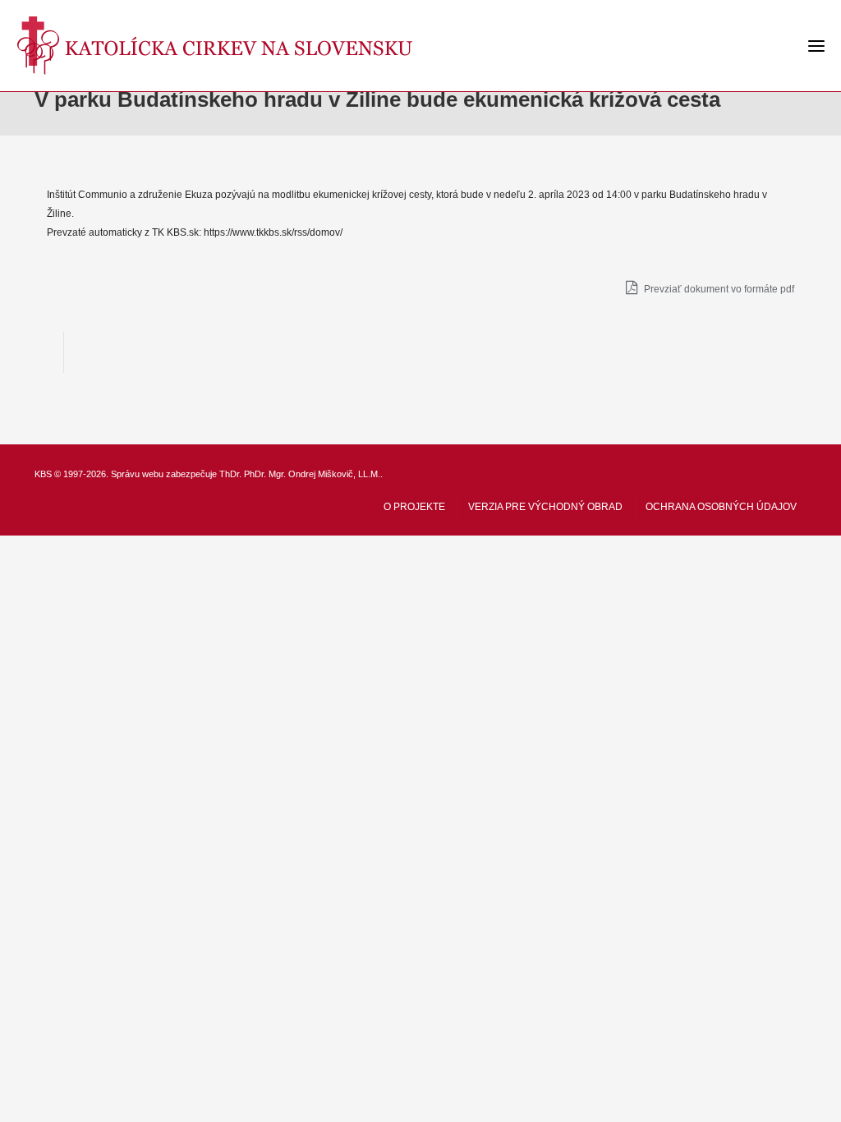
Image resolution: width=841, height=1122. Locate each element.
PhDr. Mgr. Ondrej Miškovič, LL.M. (312, 474)
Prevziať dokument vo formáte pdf (717, 289)
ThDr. (230, 474)
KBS (43, 474)
